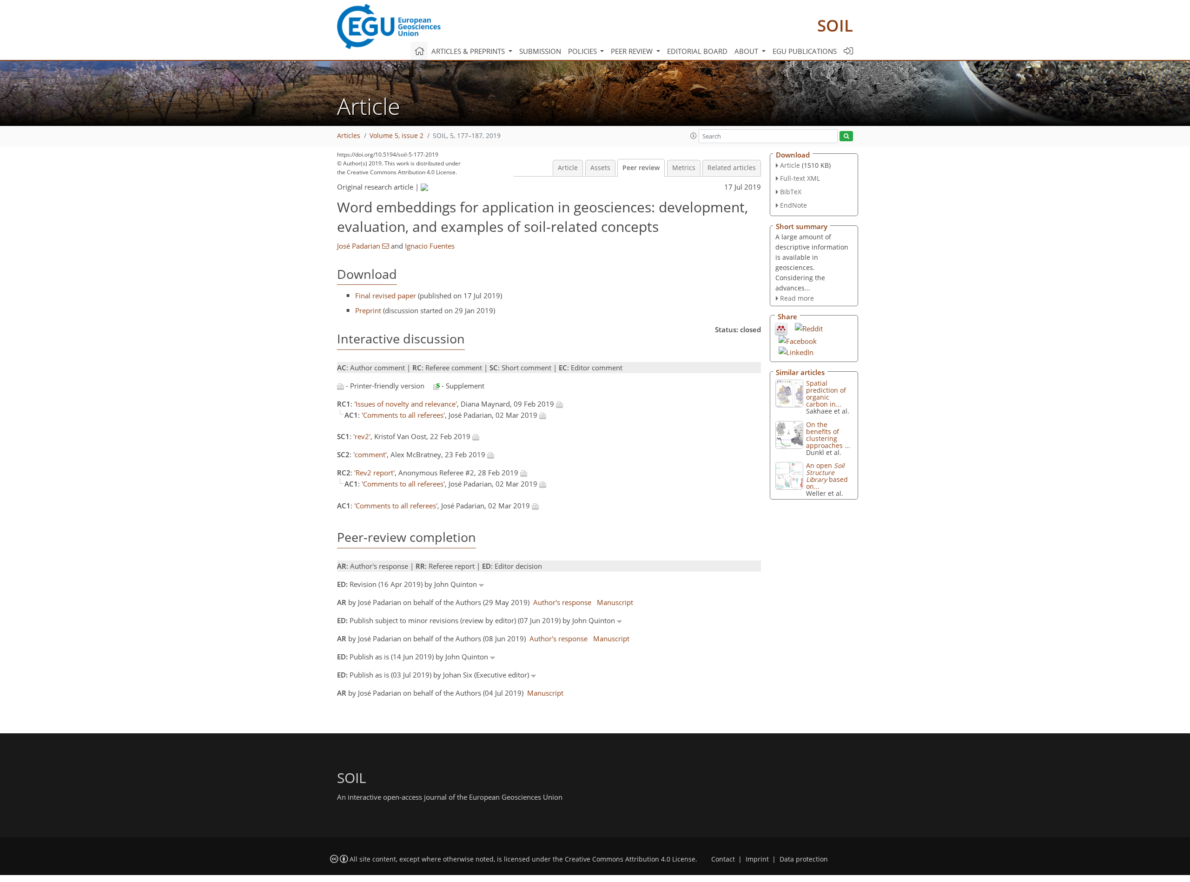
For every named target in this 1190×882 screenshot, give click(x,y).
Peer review (641, 168)
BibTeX (790, 191)
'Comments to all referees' (403, 415)
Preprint (368, 310)
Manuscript (615, 602)
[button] (693, 136)
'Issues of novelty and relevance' (405, 403)
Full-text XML (800, 178)
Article (568, 168)
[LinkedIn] (796, 351)
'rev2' (361, 436)
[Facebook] (798, 340)
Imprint (757, 859)
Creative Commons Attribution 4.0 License (630, 859)
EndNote (793, 205)
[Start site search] (846, 136)
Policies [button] (583, 51)
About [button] (747, 51)
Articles (348, 136)
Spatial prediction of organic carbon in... (826, 393)
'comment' (370, 454)
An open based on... (827, 476)
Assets (600, 168)
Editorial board (697, 51)
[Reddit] (809, 327)
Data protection (804, 859)
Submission (540, 51)
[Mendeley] (781, 328)
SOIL (835, 25)
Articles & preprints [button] (469, 51)
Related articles (731, 168)
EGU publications (805, 51)
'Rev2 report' (374, 472)
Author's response (562, 602)
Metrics (683, 168)
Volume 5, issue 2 (396, 136)
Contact (723, 859)
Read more (797, 298)
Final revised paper (385, 295)
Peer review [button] (632, 51)
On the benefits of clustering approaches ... (828, 435)
